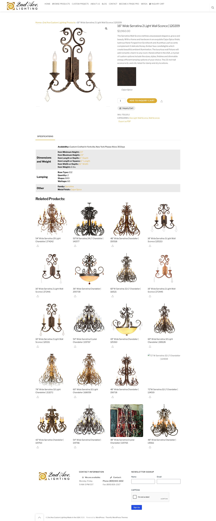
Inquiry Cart (127, 108)
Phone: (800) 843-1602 (113, 481)
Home (38, 22)
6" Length (85, 161)
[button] (106, 28)
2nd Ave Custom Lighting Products (59, 22)
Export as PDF (125, 121)
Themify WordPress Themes (117, 517)
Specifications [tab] (45, 136)
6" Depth (84, 158)
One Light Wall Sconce (138, 118)
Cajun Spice (76, 189)
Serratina (69, 186)
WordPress (100, 517)
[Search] (213, 7)
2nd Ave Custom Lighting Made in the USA (64, 517)
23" (81, 152)
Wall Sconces (154, 118)
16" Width (83, 164)
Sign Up (137, 507)
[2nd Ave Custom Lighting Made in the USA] (22, 5)
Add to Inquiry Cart (142, 100)
